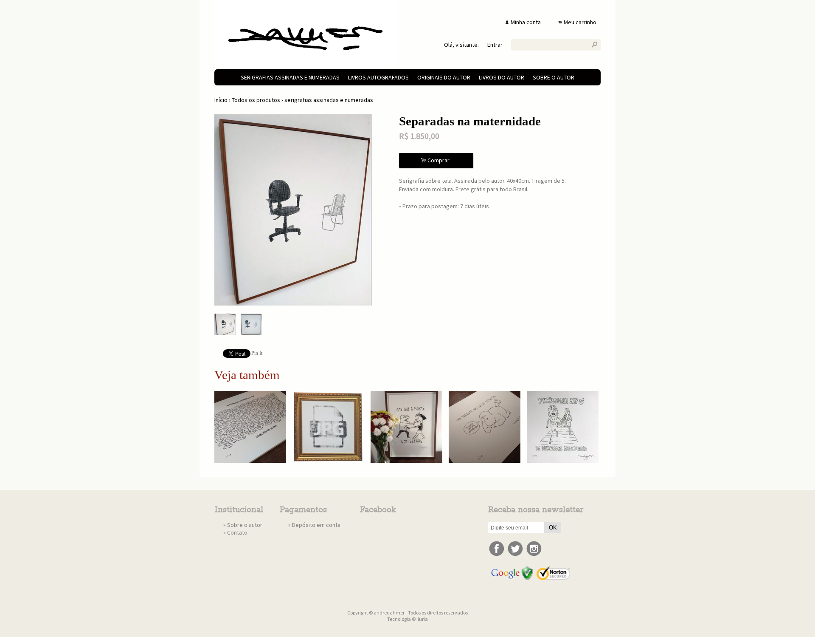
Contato (237, 532)
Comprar (436, 160)
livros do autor (501, 77)
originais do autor (443, 77)
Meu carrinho (580, 22)
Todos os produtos (256, 100)
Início (221, 100)
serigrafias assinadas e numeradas (290, 77)
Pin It (256, 353)
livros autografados (378, 77)
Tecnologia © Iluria (407, 619)
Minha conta (526, 22)
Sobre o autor (553, 77)
